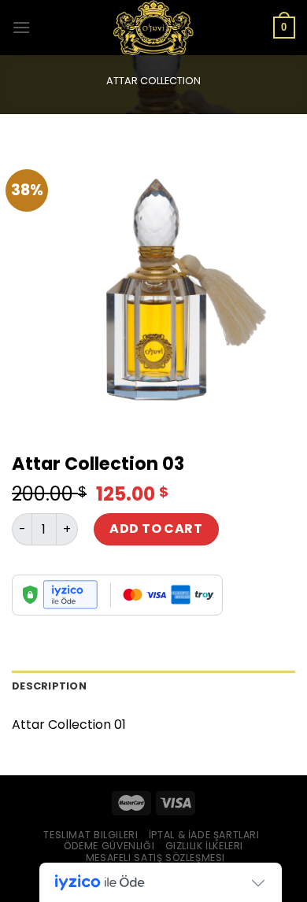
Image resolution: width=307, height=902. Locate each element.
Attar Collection (153, 80)
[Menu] (21, 27)
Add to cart (155, 528)
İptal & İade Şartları (204, 834)
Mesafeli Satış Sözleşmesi (155, 857)
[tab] (153, 686)
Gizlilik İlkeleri (204, 845)
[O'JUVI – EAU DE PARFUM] (153, 27)
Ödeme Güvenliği (109, 845)
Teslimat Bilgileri (90, 834)
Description (49, 686)
